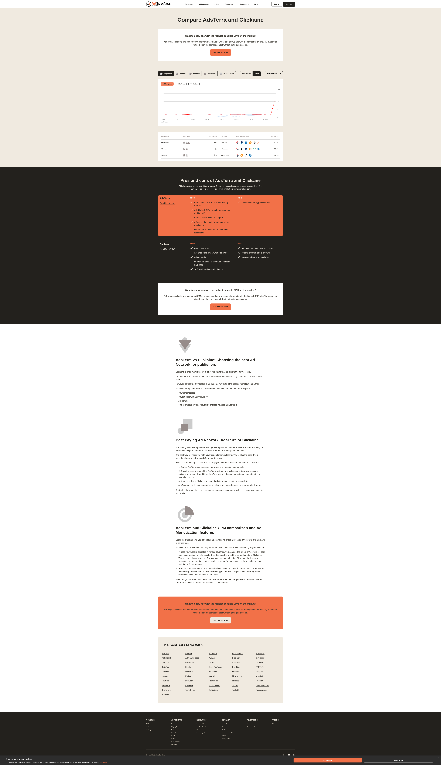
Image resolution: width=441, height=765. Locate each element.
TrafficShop (237, 690)
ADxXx (212, 658)
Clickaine (164, 155)
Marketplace (150, 730)
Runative (189, 685)
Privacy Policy (226, 739)
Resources (229, 4)
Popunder (168, 73)
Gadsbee (165, 672)
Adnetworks (250, 724)
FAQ (256, 4)
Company (243, 4)
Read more (103, 762)
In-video (196, 73)
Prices (217, 4)
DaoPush (259, 662)
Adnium (188, 653)
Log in (276, 4)
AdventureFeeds (192, 658)
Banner (182, 73)
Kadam (165, 676)
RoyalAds (166, 685)
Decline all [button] (398, 760)
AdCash (165, 653)
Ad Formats (203, 4)
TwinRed (165, 667)
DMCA (224, 736)
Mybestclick (237, 676)
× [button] (438, 758)
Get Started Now (220, 52)
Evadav (188, 667)
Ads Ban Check (201, 727)
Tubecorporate (261, 690)
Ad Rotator (149, 724)
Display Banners (176, 727)
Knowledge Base (201, 733)
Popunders (174, 724)
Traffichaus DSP (262, 685)
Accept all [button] (328, 760)
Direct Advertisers (252, 727)
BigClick (165, 662)
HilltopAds (213, 672)
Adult (257, 74)
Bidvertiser (260, 658)
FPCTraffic (260, 667)
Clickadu (212, 662)
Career (224, 727)
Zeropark (165, 695)
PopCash (189, 681)
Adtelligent (166, 658)
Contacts (224, 730)
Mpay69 (212, 676)
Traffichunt (166, 690)
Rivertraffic (260, 681)
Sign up (289, 4)
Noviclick (259, 676)
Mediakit (148, 727)
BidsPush (236, 658)
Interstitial (211, 73)
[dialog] (220, 760)
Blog (197, 730)
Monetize (188, 4)
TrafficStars (213, 690)
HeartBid (189, 672)
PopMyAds (213, 681)
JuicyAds (259, 672)
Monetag (235, 681)
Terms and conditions (228, 733)
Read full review (167, 203)
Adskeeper (260, 653)
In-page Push (228, 73)
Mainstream (246, 74)
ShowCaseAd (214, 685)
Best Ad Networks (201, 724)
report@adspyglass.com (240, 189)
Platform (165, 681)
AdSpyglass (165, 142)
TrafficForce (190, 690)
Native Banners (176, 730)
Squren (235, 685)
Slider (173, 739)
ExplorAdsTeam (215, 667)
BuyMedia (189, 662)
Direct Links (175, 733)
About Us (224, 724)
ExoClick (236, 667)
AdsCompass (237, 653)
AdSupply (213, 653)
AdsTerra (164, 149)
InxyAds (235, 672)
